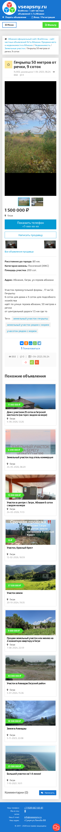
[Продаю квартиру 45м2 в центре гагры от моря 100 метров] (50, 244)
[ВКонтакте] (22, 343)
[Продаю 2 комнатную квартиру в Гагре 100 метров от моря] (11, 244)
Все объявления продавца (19, 251)
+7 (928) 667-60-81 (33, 807)
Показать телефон (30, 224)
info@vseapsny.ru (33, 817)
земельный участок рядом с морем (28, 324)
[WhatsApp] (35, 343)
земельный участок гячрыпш (30, 318)
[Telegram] (39, 343)
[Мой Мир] (30, 343)
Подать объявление (15, 17)
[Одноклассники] (26, 343)
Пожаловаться (31, 348)
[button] (53, 84)
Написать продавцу (30, 235)
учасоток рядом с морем (22, 330)
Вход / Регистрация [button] (44, 17)
